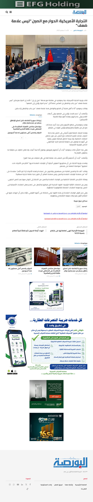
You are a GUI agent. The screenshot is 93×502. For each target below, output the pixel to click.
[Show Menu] (11, 12)
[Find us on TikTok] (27, 489)
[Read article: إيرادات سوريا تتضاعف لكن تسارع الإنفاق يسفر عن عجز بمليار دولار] (75, 257)
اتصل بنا (84, 488)
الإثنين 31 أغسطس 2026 (81, 274)
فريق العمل (58, 484)
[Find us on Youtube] (18, 484)
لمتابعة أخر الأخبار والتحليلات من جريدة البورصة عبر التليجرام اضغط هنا (65, 218)
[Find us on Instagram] (10, 484)
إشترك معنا (69, 484)
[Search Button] (7, 12)
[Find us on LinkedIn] (22, 484)
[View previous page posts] (26, 137)
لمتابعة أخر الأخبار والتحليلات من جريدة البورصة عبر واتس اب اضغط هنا (65, 213)
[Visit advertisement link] (46, 4)
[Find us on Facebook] (30, 484)
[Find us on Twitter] (26, 484)
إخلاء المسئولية (46, 484)
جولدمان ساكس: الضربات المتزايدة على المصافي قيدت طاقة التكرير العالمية (26, 128)
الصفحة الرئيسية (81, 484)
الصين (78, 206)
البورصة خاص (78, 30)
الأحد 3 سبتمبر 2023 (63, 30)
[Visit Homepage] (79, 12)
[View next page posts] (21, 137)
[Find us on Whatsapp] (14, 484)
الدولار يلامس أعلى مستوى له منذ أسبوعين (24, 132)
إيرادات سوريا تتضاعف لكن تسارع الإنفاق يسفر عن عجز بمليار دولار (25, 121)
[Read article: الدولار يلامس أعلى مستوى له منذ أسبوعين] (19, 257)
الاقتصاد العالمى (68, 264)
